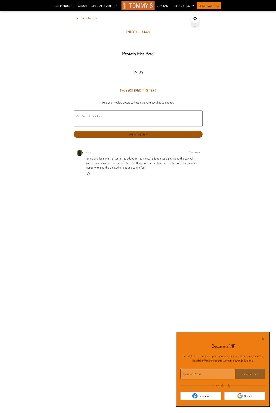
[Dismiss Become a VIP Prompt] (262, 338)
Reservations (208, 6)
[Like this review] (90, 173)
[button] (64, 5)
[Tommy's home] (138, 5)
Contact (163, 6)
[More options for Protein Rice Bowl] (195, 18)
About (83, 6)
